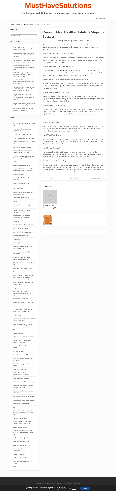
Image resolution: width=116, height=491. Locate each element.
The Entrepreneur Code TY (21, 369)
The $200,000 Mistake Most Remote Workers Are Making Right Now (24, 104)
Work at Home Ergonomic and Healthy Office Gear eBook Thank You (23, 432)
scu (14, 329)
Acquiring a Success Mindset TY (22, 165)
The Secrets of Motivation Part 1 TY (24, 396)
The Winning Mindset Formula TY (23, 404)
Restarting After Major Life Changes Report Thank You (24, 319)
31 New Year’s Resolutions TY (22, 134)
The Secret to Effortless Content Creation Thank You (23, 386)
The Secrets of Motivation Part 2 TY (24, 400)
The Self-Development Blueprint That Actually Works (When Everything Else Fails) (23, 74)
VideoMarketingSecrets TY (21, 418)
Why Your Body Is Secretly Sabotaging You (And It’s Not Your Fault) (23, 67)
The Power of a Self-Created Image (23, 382)
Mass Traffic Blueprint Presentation (24, 302)
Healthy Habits (95, 178)
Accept (85, 488)
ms (14, 306)
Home (97, 18)
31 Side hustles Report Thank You (23, 138)
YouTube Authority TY (20, 458)
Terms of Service (18, 351)
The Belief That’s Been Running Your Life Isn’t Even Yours (24, 48)
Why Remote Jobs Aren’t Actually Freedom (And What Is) (23, 109)
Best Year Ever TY (18, 188)
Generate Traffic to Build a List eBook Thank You (22, 247)
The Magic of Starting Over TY (22, 378)
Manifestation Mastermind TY (22, 299)
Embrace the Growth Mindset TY (23, 225)
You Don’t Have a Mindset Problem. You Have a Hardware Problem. (24, 61)
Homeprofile (17, 272)
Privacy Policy (17, 315)
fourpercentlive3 (18, 239)
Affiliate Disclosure (18, 174)
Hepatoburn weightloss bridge (22, 268)
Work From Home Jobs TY (21, 438)
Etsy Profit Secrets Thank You (22, 228)
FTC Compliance (18, 243)
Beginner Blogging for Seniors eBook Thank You (22, 184)
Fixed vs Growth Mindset (20, 236)
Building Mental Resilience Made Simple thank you (23, 193)
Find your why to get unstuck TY (23, 232)
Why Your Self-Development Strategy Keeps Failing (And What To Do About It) (23, 81)
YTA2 (14, 467)
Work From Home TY (19, 445)
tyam (14, 407)
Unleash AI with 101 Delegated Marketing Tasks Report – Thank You (23, 412)
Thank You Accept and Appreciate (23, 355)
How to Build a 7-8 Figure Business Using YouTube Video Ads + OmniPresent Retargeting (23, 277)
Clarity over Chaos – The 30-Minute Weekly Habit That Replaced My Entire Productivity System (23, 88)
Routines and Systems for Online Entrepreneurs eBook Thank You (23, 325)
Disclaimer (16, 221)
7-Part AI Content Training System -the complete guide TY (24, 157)
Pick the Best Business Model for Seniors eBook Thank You (23, 310)
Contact (104, 18)
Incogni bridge (17, 288)
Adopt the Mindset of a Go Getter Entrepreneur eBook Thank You (23, 169)
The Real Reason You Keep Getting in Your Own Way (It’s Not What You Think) (23, 55)
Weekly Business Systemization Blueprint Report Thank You (22, 422)
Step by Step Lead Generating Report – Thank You (22, 341)
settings (74, 489)
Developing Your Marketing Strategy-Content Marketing (21, 216)
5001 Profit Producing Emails (22, 147)
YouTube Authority (19, 454)
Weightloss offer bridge (20, 427)
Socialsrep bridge (18, 333)
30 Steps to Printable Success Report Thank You (22, 130)
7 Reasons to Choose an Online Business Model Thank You (22, 151)
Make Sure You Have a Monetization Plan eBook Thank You (23, 293)
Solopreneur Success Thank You (23, 337)
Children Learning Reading (21, 198)
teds (51, 178)
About (100, 18)
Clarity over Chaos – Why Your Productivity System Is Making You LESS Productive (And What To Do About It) (24, 96)
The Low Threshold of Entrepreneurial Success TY (21, 373)
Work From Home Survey (21, 441)
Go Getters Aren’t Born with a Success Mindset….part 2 (22, 258)
